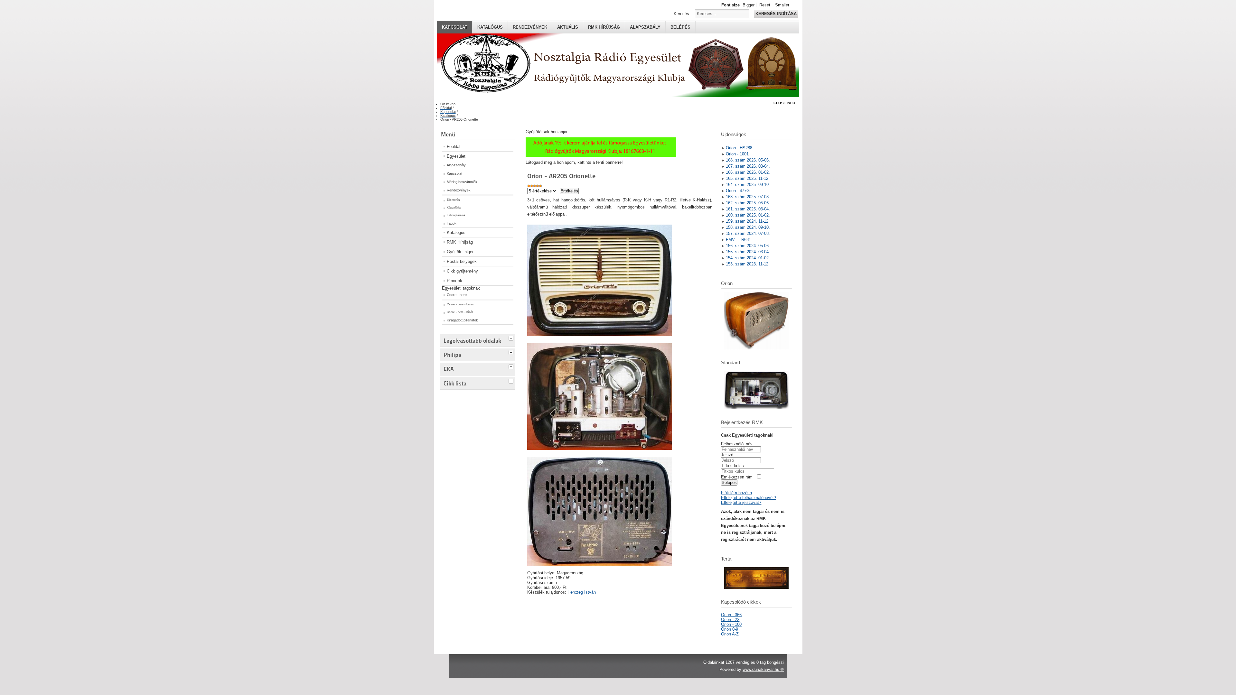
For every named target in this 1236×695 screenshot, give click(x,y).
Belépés (680, 27)
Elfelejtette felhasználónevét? (748, 497)
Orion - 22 (730, 619)
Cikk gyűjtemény (462, 271)
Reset (764, 5)
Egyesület (456, 156)
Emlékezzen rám (737, 477)
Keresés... (683, 13)
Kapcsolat (454, 27)
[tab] (512, 337)
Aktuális (567, 27)
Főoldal (453, 146)
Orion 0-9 (729, 629)
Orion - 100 (731, 624)
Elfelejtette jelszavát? (741, 502)
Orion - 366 (731, 614)
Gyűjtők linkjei (460, 251)
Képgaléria (454, 207)
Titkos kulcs (732, 465)
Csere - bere (457, 295)
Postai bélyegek (462, 261)
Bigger (748, 5)
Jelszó (727, 454)
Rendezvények (530, 27)
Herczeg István (581, 592)
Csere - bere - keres (460, 304)
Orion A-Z (730, 634)
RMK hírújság (604, 27)
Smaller (782, 5)
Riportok (454, 280)
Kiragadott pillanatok (462, 320)
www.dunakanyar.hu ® (763, 669)
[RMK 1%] (601, 155)
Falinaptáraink (456, 215)
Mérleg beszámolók (462, 182)
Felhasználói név (737, 443)
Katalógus (490, 27)
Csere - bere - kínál (460, 312)
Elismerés (453, 199)
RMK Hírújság (460, 242)
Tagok (451, 223)
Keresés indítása (776, 13)
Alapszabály (645, 27)
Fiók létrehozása (736, 492)
